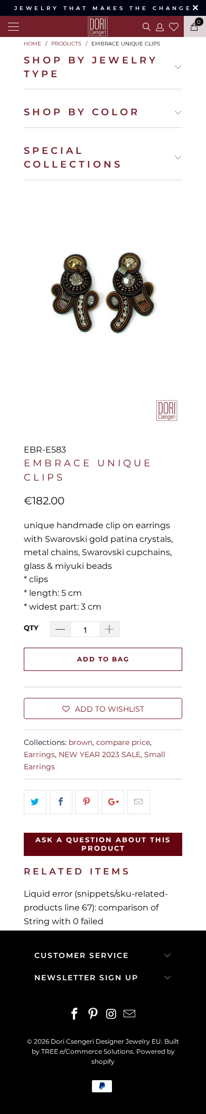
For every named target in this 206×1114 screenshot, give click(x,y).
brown (80, 742)
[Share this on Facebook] (61, 802)
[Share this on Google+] (112, 802)
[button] (103, 708)
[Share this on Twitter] (35, 802)
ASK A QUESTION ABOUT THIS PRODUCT (103, 843)
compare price (123, 742)
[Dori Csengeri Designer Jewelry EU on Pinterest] (93, 1015)
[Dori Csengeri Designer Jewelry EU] (103, 26)
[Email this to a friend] (138, 802)
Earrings (39, 754)
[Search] (145, 26)
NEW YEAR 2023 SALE (100, 754)
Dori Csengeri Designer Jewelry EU (106, 1041)
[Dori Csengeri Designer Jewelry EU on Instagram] (112, 1015)
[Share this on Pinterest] (87, 802)
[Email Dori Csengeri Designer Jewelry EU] (130, 1015)
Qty (31, 627)
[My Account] (159, 26)
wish (174, 25)
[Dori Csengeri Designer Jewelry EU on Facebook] (75, 1015)
